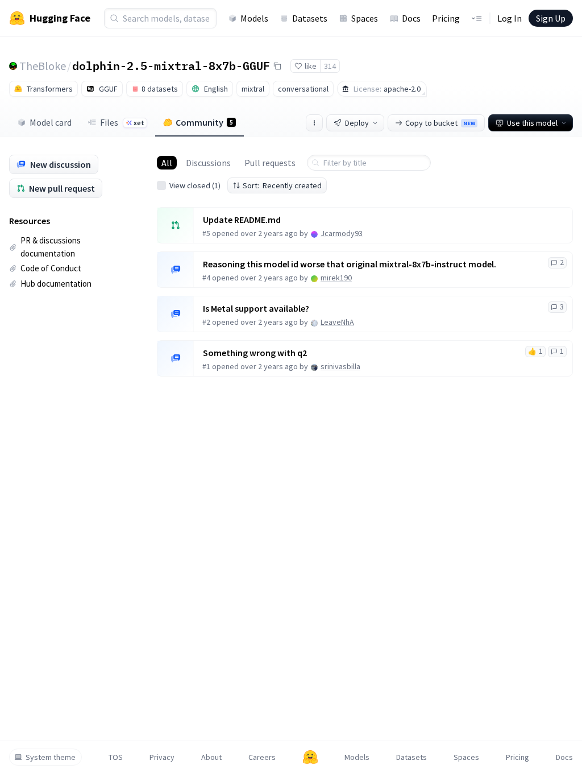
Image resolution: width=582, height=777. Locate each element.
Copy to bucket (440, 123)
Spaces (364, 18)
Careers (262, 757)
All (166, 162)
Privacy (161, 757)
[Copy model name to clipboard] (277, 66)
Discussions (208, 162)
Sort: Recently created (282, 185)
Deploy (357, 123)
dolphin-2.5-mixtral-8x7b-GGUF (171, 65)
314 (330, 66)
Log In (509, 18)
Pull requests (270, 162)
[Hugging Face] (310, 757)
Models (254, 18)
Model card (51, 122)
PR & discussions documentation (50, 247)
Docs (411, 18)
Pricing (446, 18)
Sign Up (551, 18)
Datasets (309, 18)
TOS (116, 757)
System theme (51, 757)
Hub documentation (56, 283)
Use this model (532, 123)
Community (204, 122)
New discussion (60, 164)
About (211, 757)
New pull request (62, 188)
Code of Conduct (50, 268)
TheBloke (42, 66)
